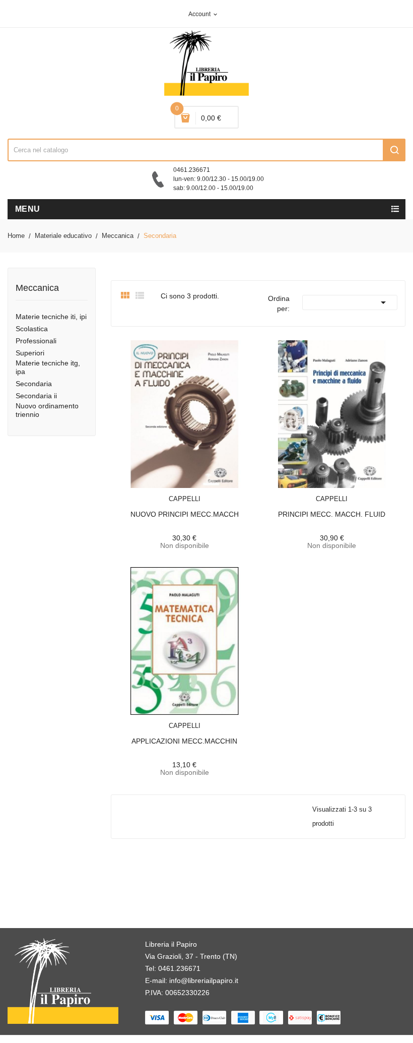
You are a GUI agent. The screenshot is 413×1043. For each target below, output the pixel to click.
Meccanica (37, 288)
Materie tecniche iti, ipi (51, 317)
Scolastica (32, 329)
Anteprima (162, 492)
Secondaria (34, 384)
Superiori (30, 353)
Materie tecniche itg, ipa (48, 367)
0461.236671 (179, 968)
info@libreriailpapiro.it (203, 980)
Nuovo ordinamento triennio (47, 410)
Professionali (36, 341)
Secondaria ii (36, 396)
